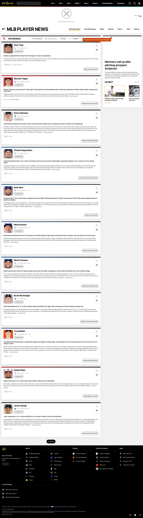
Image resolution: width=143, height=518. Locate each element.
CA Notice (66, 506)
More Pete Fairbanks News (89, 140)
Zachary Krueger (48, 132)
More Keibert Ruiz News (90, 396)
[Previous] (136, 82)
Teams (119, 29)
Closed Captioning (16, 506)
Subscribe (5, 464)
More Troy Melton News (90, 360)
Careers (9, 506)
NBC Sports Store (27, 506)
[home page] (8, 3)
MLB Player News (74, 29)
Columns (111, 29)
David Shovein (74, 96)
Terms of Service (73, 506)
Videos (102, 29)
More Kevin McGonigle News (89, 321)
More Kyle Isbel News (91, 215)
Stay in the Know (7, 455)
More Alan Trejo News (90, 69)
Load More (51, 441)
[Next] (138, 82)
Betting (136, 29)
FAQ (22, 506)
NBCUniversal (11, 509)
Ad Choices (40, 506)
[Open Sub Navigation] (55, 3)
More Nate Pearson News (90, 250)
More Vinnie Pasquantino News (88, 178)
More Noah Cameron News (89, 286)
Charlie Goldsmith (15, 99)
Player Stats (18, 51)
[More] (129, 3)
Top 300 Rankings (90, 29)
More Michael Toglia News (89, 103)
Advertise (4, 506)
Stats (128, 29)
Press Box (34, 506)
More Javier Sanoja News (90, 433)
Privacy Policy (47, 506)
